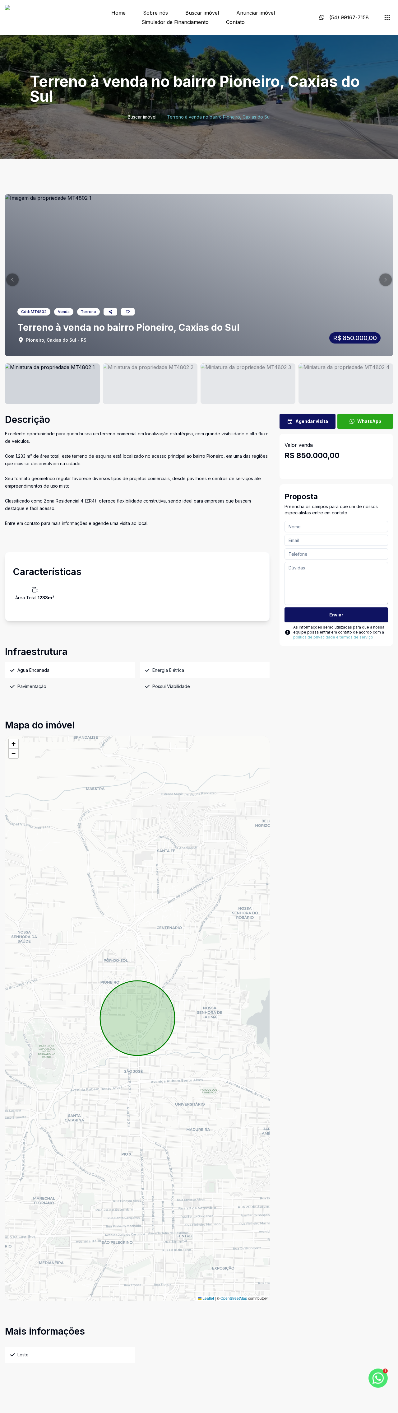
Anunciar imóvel (255, 13)
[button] (12, 280)
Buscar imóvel (202, 13)
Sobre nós (155, 13)
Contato (235, 22)
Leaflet (207, 1298)
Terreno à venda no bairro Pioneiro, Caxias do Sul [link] (219, 116)
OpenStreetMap (233, 1298)
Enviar (336, 614)
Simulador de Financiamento (175, 22)
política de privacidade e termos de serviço (333, 637)
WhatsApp (369, 421)
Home (118, 13)
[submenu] (387, 17)
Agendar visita (311, 421)
